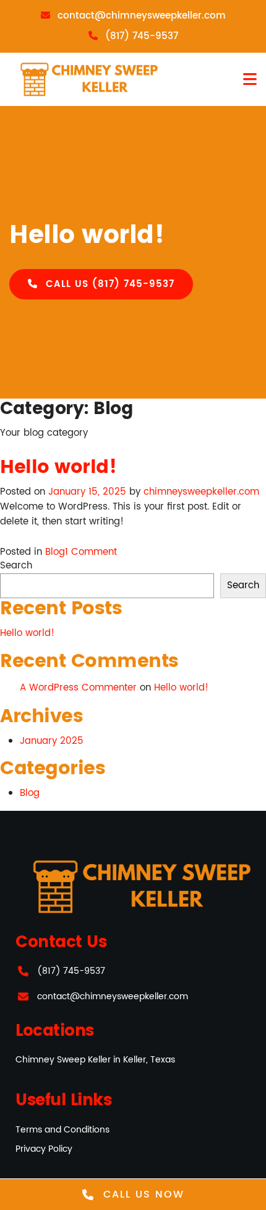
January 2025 (52, 741)
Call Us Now (141, 1194)
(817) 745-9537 (71, 971)
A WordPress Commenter (78, 688)
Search (16, 566)
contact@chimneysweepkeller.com (112, 996)
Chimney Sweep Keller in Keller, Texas (95, 1060)
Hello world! (58, 468)
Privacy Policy (43, 1149)
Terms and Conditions (62, 1130)
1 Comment (91, 552)
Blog (55, 552)
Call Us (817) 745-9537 (108, 284)
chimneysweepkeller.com (201, 492)
